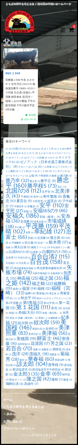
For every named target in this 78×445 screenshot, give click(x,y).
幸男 (29, 232)
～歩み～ (9, 414)
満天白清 (22, 247)
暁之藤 (31, 242)
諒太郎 (31, 364)
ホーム (8, 399)
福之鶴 (42, 283)
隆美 (67, 379)
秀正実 (54, 293)
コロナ (53, 158)
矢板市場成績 (41, 273)
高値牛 (31, 384)
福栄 (29, 289)
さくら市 (50, 149)
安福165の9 (50, 211)
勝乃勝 (66, 175)
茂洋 (20, 354)
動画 (56, 176)
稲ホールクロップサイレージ (54, 298)
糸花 (13, 318)
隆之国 (39, 379)
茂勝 (37, 349)
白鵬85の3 (55, 251)
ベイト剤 (25, 171)
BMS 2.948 (12, 73)
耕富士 (49, 338)
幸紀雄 (49, 231)
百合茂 (46, 262)
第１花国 (33, 307)
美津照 (52, 328)
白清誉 (36, 252)
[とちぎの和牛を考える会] (19, 30)
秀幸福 (42, 293)
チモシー (24, 167)
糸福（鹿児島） (52, 313)
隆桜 (57, 379)
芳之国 (61, 343)
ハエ (36, 167)
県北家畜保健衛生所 (51, 268)
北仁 (61, 186)
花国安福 (23, 344)
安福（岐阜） (49, 216)
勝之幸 (35, 181)
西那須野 (61, 360)
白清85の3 (19, 252)
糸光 (56, 308)
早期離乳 (18, 243)
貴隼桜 (55, 365)
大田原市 (39, 201)
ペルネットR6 (42, 171)
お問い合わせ (12, 421)
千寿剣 (27, 196)
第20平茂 (51, 303)
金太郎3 (26, 374)
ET (8, 149)
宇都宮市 (20, 206)
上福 (33, 175)
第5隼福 (33, 303)
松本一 (43, 243)
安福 (27, 211)
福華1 (30, 293)
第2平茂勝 (14, 303)
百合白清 (24, 257)
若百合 (19, 349)
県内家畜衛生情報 (25, 268)
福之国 (51, 278)
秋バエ (15, 298)
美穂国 (26, 339)
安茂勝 (26, 221)
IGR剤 (17, 148)
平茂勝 (41, 226)
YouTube (37, 149)
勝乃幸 (17, 180)
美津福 (54, 333)
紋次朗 (25, 323)
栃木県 (58, 242)
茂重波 (54, 354)
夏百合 (24, 201)
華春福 (41, 359)
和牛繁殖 (52, 197)
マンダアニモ (61, 171)
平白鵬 (20, 227)
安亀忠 (33, 206)
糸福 (13, 313)
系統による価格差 (49, 318)
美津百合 (34, 334)
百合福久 (12, 263)
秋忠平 (28, 298)
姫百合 (54, 201)
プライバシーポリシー (19, 428)
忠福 (32, 238)
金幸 (51, 374)
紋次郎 (47, 322)
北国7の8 (23, 191)
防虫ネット (17, 379)
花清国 (40, 343)
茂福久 (39, 354)
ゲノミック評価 (37, 158)
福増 (17, 289)
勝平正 (48, 181)
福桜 (44, 289)
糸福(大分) (30, 313)
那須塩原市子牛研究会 (48, 369)
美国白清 (38, 329)
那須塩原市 (22, 369)
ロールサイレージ (17, 176)
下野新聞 (45, 176)
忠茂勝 (43, 237)
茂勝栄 (46, 349)
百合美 (24, 263)
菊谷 (23, 360)
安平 (51, 205)
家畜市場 (40, 222)
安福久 (22, 215)
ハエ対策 (48, 167)
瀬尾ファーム (40, 247)
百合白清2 (50, 256)
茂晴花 (58, 349)
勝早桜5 (42, 186)
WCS (27, 149)
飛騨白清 (14, 384)
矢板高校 (56, 273)
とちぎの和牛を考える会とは (23, 407)
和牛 (38, 197)
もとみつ (45, 153)
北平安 (48, 191)
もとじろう (29, 153)
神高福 (27, 278)
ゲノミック (19, 158)
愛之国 (57, 238)
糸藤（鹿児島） (28, 318)
